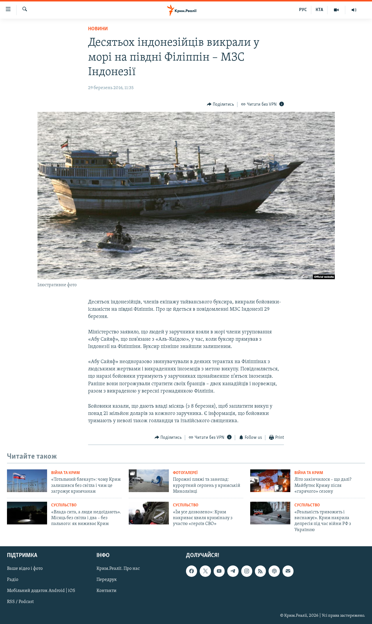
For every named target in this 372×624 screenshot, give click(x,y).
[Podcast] (274, 571)
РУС (303, 10)
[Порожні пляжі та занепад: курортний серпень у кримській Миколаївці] (149, 480)
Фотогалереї (185, 473)
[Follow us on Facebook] (191, 571)
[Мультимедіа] (336, 10)
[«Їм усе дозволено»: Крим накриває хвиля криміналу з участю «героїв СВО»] (149, 513)
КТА (319, 10)
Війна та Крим (65, 473)
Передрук (106, 579)
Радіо (12, 579)
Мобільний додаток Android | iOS (41, 591)
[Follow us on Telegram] (232, 571)
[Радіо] (354, 10)
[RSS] (260, 571)
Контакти (106, 591)
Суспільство (63, 505)
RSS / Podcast (20, 602)
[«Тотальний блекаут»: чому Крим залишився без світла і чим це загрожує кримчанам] (27, 480)
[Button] (220, 104)
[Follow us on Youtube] (219, 571)
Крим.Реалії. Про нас (118, 568)
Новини (98, 29)
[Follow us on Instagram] (246, 571)
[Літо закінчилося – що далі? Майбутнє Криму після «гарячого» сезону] (270, 480)
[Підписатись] (288, 571)
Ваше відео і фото (25, 568)
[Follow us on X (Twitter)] (205, 571)
